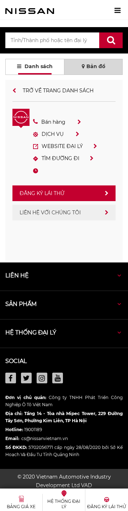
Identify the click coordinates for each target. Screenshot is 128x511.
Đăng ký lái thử (42, 193)
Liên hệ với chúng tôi (50, 212)
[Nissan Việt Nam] (29, 10)
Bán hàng (54, 122)
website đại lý (62, 146)
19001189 (33, 429)
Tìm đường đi (60, 158)
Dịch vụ (53, 134)
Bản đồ (95, 66)
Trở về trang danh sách (57, 90)
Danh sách (38, 66)
